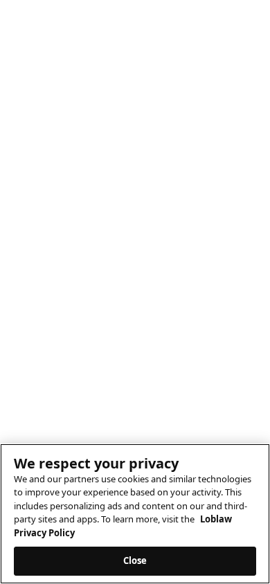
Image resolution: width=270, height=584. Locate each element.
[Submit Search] (238, 116)
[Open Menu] (248, 82)
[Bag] (220, 82)
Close (135, 560)
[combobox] (135, 115)
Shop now (31, 41)
